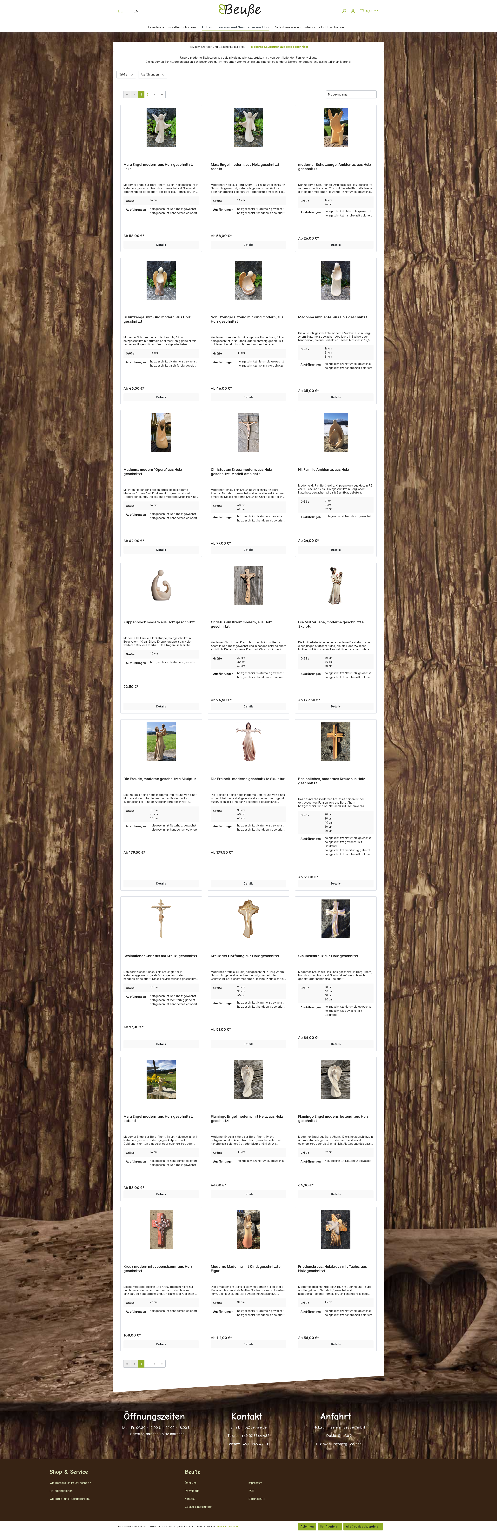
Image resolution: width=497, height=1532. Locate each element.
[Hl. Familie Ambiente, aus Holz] (336, 433)
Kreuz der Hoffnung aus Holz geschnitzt (245, 956)
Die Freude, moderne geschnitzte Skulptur (159, 779)
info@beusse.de (254, 1427)
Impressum (255, 1482)
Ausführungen (150, 74)
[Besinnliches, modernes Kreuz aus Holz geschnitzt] (336, 742)
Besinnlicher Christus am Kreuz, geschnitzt (160, 956)
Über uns (190, 1482)
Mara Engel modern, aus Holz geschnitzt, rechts (245, 166)
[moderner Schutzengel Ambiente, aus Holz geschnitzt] (336, 128)
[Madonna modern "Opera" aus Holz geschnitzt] (161, 433)
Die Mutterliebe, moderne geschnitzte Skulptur (331, 624)
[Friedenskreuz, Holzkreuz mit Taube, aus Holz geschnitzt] (336, 1230)
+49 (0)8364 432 (255, 1436)
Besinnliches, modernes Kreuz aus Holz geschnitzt (331, 781)
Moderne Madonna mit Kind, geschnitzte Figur (246, 1268)
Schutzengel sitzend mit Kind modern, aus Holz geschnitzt (247, 319)
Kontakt (190, 1498)
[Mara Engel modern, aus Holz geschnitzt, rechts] (248, 128)
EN (136, 11)
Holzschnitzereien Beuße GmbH (339, 1427)
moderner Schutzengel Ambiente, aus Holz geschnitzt (334, 166)
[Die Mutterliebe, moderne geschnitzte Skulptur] (336, 586)
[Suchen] (344, 11)
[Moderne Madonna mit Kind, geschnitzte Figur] (248, 1230)
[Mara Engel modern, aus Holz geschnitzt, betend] (161, 1080)
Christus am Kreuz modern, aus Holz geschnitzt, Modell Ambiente (241, 472)
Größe (123, 74)
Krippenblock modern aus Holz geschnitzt (159, 622)
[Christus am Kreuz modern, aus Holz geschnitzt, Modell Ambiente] (248, 433)
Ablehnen (307, 1526)
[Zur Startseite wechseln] (239, 10)
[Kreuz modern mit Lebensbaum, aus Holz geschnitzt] (161, 1230)
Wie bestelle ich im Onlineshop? (70, 1482)
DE (120, 11)
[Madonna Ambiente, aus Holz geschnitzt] (336, 281)
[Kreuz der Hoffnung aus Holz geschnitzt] (248, 919)
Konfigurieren (329, 1526)
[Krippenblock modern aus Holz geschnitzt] (161, 586)
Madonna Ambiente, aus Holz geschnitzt (332, 317)
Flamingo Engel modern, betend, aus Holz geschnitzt (333, 1118)
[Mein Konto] (352, 11)
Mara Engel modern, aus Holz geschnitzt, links (158, 166)
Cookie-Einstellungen (198, 1506)
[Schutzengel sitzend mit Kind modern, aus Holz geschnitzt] (248, 281)
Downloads (192, 1490)
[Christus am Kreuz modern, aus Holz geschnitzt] (248, 586)
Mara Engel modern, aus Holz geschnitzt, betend (158, 1118)
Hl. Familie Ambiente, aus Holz (323, 470)
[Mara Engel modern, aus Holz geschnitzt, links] (161, 128)
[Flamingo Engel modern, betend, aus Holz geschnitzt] (336, 1080)
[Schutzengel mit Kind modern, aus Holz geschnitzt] (161, 281)
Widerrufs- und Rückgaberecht (70, 1498)
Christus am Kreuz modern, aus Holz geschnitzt (241, 624)
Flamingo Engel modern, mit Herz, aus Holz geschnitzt (247, 1118)
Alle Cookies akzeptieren (363, 1526)
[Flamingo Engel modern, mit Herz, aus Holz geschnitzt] (248, 1080)
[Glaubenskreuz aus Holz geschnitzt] (336, 919)
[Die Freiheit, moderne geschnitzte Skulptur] (248, 742)
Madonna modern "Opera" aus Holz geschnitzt (152, 472)
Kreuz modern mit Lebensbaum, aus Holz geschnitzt (157, 1268)
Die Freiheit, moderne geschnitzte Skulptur (248, 779)
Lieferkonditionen (61, 1490)
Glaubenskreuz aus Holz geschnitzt (328, 956)
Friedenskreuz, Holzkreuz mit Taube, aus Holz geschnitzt (332, 1268)
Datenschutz (256, 1498)
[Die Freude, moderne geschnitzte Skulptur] (161, 742)
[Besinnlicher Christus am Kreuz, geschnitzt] (161, 919)
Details (161, 244)
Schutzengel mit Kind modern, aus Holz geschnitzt (157, 319)
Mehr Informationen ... (229, 1526)
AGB (251, 1490)
